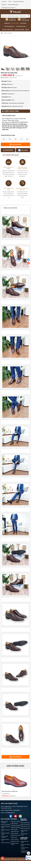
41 (21, 139)
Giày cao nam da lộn (5, 830)
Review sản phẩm (19, 29)
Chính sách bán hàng (13, 4)
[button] (2, 69)
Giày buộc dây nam (15, 825)
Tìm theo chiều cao (7, 29)
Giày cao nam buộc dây (5, 822)
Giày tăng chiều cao (5, 840)
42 (27, 139)
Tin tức (10, 1)
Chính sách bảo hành (25, 842)
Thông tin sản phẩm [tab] (10, 208)
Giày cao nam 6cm (25, 824)
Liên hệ (27, 29)
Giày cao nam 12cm (24, 834)
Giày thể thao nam (15, 835)
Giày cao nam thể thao (6, 827)
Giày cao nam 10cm (24, 831)
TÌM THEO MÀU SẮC (9, 26)
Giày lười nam (14, 823)
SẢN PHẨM (23, 23)
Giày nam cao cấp (15, 821)
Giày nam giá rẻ (15, 839)
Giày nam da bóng (15, 827)
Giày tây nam (14, 829)
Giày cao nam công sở (5, 837)
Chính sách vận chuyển (24, 848)
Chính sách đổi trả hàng (25, 845)
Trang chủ (4, 1)
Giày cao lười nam (6, 824)
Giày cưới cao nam (6, 842)
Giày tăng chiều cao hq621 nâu (10, 791)
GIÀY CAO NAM (15, 23)
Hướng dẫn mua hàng (18, 1)
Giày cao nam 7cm (25, 826)
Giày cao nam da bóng (5, 833)
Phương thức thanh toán (24, 851)
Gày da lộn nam (15, 831)
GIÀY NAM (14, 819)
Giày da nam (14, 837)
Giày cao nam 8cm (25, 828)
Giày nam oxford (15, 841)
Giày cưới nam (14, 833)
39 (9, 139)
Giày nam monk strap (15, 844)
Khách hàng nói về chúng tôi (8, 7)
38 (4, 139)
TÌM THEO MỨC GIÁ (21, 26)
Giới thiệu (4, 4)
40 (15, 139)
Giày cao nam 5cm (25, 822)
